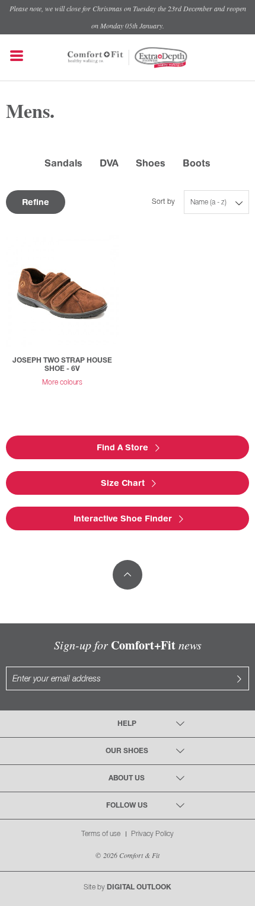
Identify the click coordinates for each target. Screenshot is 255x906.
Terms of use (100, 834)
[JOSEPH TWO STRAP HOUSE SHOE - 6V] (62, 291)
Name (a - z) (208, 202)
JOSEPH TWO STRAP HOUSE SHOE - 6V (62, 364)
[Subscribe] (239, 678)
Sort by (163, 202)
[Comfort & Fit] (96, 52)
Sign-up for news (128, 645)
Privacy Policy (152, 834)
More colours (62, 382)
